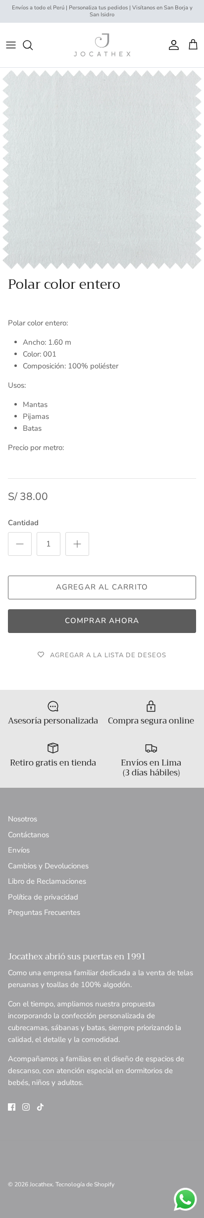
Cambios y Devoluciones (48, 866)
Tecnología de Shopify (84, 1184)
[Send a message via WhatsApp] (185, 1199)
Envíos (19, 850)
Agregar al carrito (102, 587)
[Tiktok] (40, 1107)
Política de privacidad (43, 897)
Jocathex (41, 1184)
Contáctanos (28, 835)
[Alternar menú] (11, 45)
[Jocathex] (102, 45)
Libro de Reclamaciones (47, 881)
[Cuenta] (171, 45)
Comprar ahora (102, 621)
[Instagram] (26, 1107)
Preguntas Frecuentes (44, 912)
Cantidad (23, 523)
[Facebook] (11, 1107)
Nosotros (22, 819)
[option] (102, 169)
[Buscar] (33, 45)
